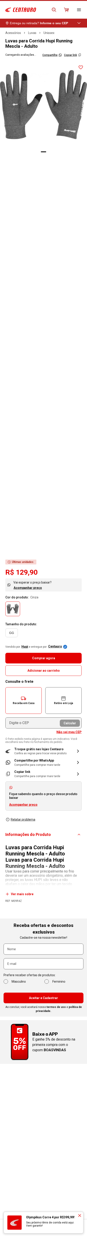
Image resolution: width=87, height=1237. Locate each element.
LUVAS (32, 33)
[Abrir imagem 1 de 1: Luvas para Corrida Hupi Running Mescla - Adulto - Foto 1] (43, 104)
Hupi (24, 646)
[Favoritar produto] (80, 67)
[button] (23, 700)
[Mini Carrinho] (66, 9)
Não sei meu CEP (69, 732)
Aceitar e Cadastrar (43, 998)
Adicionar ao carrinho (43, 670)
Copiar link (70, 55)
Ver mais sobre (22, 894)
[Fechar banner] (79, 1215)
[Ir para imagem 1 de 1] (43, 151)
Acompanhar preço (28, 588)
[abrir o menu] (79, 9)
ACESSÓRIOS (13, 33)
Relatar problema (23, 819)
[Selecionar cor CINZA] (12, 609)
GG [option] (11, 633)
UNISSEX (49, 33)
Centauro (55, 646)
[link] (43, 762)
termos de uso (56, 1007)
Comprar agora (43, 658)
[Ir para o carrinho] (66, 9)
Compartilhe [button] (50, 55)
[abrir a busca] (54, 9)
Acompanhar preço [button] (23, 804)
